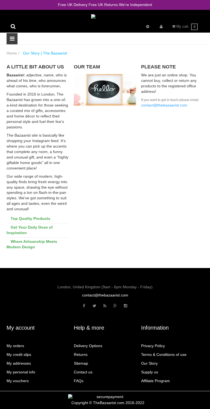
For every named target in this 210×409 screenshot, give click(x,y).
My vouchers (18, 381)
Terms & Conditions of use (163, 354)
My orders (15, 346)
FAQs (78, 381)
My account (21, 328)
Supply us (149, 372)
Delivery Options (88, 346)
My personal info (21, 372)
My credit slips (19, 354)
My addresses (19, 363)
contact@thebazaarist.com (105, 295)
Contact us (83, 372)
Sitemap (81, 363)
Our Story (149, 363)
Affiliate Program (155, 381)
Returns (81, 354)
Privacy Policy (153, 346)
